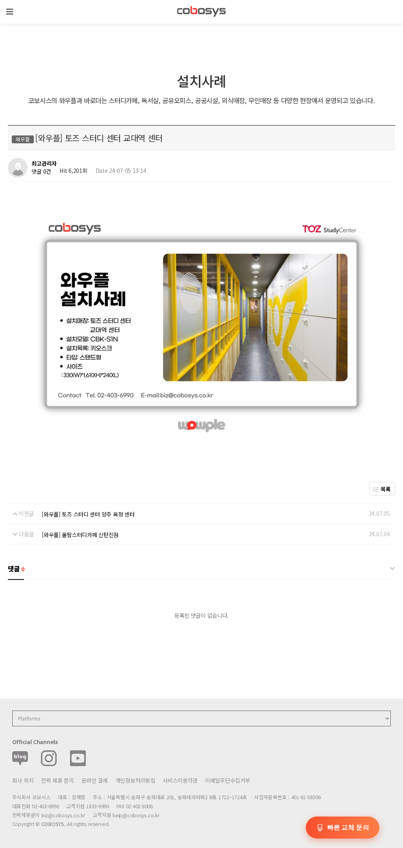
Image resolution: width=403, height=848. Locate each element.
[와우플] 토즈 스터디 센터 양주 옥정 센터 (88, 514)
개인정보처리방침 (135, 780)
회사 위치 (23, 780)
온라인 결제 (94, 780)
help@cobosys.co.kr (136, 815)
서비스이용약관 (180, 780)
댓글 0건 (41, 171)
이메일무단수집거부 (227, 780)
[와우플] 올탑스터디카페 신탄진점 (80, 535)
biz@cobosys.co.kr (63, 815)
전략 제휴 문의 (57, 780)
